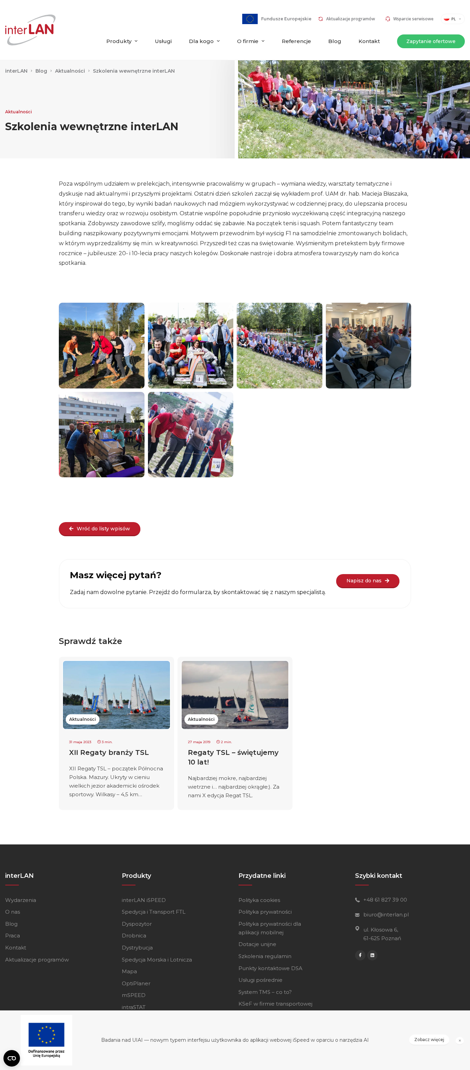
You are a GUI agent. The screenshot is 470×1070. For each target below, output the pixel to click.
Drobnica (134, 935)
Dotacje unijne (257, 944)
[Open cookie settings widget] (11, 1058)
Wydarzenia (20, 900)
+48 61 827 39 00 (385, 899)
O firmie (247, 41)
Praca (12, 935)
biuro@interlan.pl (386, 914)
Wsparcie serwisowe (413, 19)
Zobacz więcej (429, 1039)
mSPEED (134, 995)
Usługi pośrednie (260, 980)
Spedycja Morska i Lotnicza (157, 959)
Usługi (163, 41)
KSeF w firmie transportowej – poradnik (275, 1008)
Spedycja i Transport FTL (153, 911)
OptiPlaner (136, 983)
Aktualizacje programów (350, 19)
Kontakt (369, 41)
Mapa (129, 971)
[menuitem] (122, 47)
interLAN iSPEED (144, 900)
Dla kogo (201, 41)
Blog (334, 41)
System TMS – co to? (265, 992)
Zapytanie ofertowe (431, 41)
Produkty (118, 41)
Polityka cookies (259, 900)
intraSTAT (134, 1007)
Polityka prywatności (265, 911)
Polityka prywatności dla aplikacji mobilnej (269, 928)
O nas (12, 911)
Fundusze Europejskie (286, 18)
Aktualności (18, 111)
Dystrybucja (137, 947)
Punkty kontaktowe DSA (270, 968)
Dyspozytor (137, 924)
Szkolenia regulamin (264, 956)
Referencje (296, 41)
